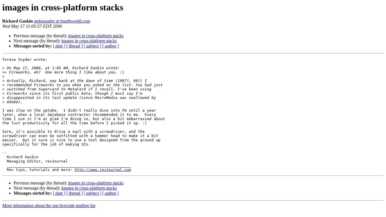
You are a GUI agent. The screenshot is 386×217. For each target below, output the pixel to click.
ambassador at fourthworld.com (62, 21)
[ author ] (110, 46)
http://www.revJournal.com (103, 170)
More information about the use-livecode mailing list (48, 205)
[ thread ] (74, 46)
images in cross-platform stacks (95, 35)
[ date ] (59, 46)
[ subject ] (92, 46)
